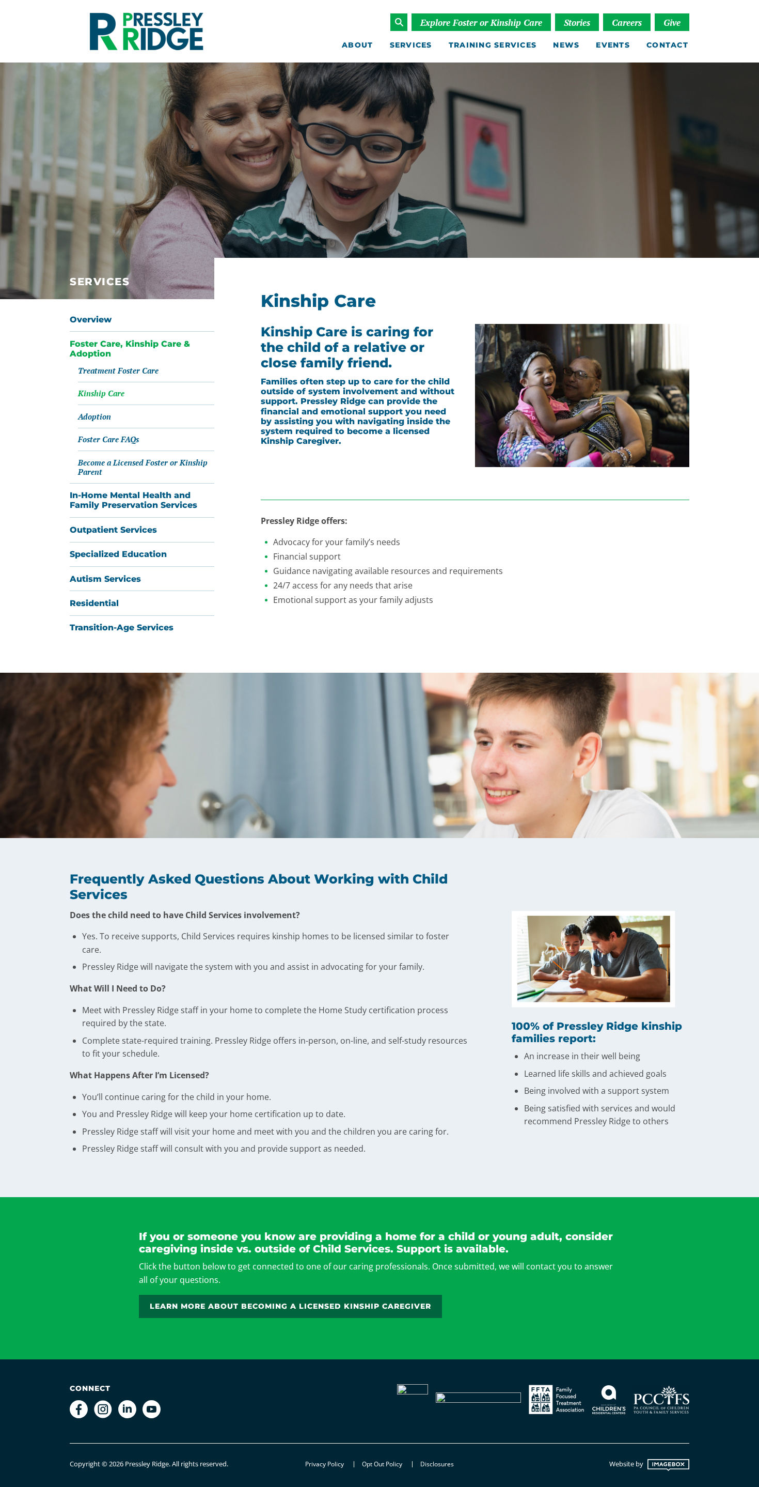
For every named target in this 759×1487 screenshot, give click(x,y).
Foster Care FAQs (108, 439)
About (357, 45)
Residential (94, 603)
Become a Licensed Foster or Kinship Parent (143, 467)
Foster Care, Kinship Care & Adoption (130, 349)
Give (672, 22)
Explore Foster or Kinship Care (481, 22)
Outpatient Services (113, 530)
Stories (577, 22)
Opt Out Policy (382, 1464)
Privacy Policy (324, 1464)
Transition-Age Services (121, 627)
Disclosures (437, 1464)
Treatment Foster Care (118, 371)
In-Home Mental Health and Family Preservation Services (133, 500)
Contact (667, 45)
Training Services (492, 45)
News (566, 45)
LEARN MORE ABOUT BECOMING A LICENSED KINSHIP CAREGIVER (290, 1306)
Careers (627, 22)
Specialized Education (118, 554)
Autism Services (105, 579)
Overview (91, 319)
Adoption (94, 416)
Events (613, 45)
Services (411, 45)
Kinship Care (101, 393)
